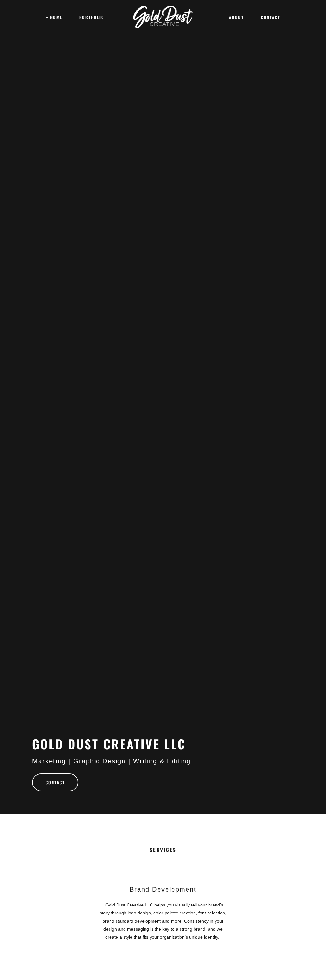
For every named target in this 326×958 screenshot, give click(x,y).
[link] (163, 16)
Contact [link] (270, 17)
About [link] (236, 17)
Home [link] (56, 17)
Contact (55, 782)
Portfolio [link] (91, 17)
